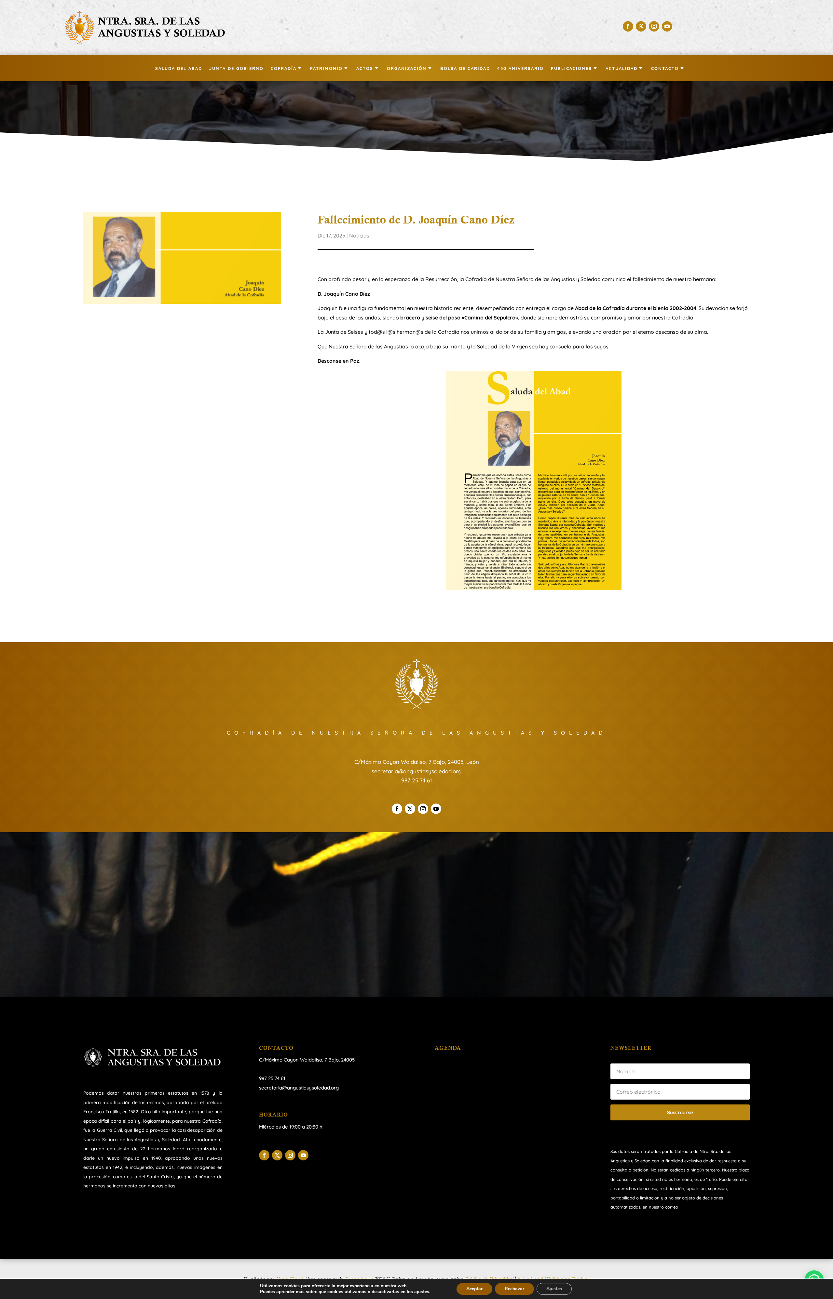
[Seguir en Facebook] (628, 26)
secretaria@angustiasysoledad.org (417, 771)
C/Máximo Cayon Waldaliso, (291, 1060)
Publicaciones (571, 68)
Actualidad (621, 68)
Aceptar (474, 1289)
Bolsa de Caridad (465, 68)
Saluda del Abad (178, 68)
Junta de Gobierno (236, 68)
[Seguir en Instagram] (654, 26)
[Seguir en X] (641, 26)
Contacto (665, 68)
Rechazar (514, 1289)
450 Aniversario (520, 68)
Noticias (359, 235)
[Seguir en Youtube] (667, 26)
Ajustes (554, 1289)
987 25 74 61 (416, 780)
